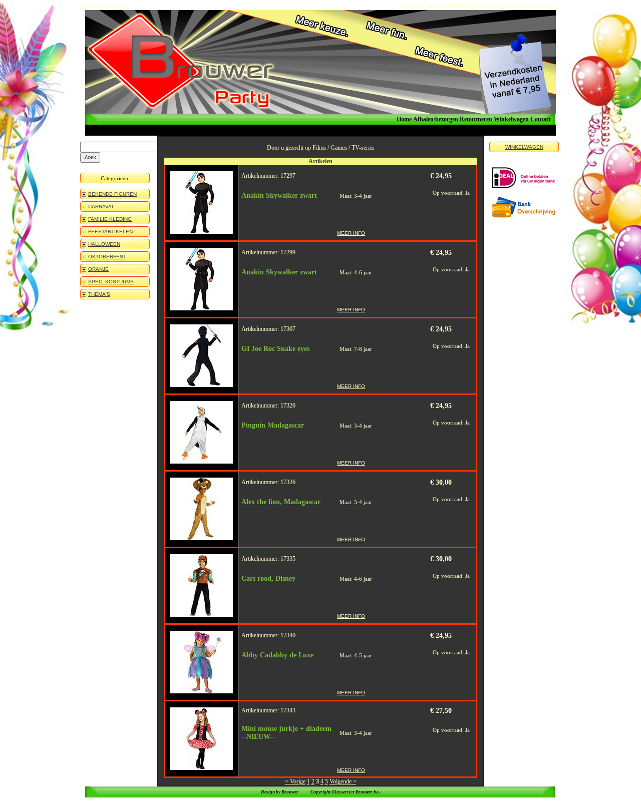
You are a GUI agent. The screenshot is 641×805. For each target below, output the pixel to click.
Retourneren (476, 119)
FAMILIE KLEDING (110, 219)
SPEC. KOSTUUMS (111, 281)
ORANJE (98, 269)
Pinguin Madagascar (272, 425)
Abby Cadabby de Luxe (277, 655)
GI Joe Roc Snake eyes (275, 348)
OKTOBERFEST (107, 256)
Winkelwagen (511, 119)
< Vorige (295, 781)
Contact (540, 119)
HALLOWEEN (104, 244)
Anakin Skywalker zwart (279, 195)
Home (404, 119)
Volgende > (343, 781)
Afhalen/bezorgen (435, 119)
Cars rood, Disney (268, 578)
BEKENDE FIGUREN (112, 194)
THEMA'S (99, 294)
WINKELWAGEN (524, 147)
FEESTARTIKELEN (110, 231)
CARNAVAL (101, 206)
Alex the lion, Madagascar (280, 502)
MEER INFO (351, 233)
